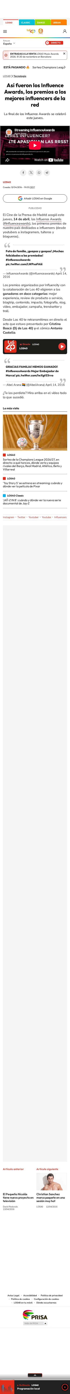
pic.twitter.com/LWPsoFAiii (24, 264)
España (7, 43)
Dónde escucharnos (46, 1302)
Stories (56, 1222)
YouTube (28, 1222)
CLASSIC (25, 22)
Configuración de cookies (46, 1299)
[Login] (65, 31)
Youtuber (34, 517)
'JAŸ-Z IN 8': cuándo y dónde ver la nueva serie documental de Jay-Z (32, 501)
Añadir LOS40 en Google (38, 198)
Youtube (46, 517)
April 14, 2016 (55, 385)
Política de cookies (20, 1299)
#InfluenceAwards (18, 260)
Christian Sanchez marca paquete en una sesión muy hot (50, 1197)
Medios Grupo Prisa (35, 1323)
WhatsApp (39, 173)
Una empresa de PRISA (35, 1315)
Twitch (49, 1222)
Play (65, 1387)
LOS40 (8, 22)
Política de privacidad (51, 1295)
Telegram (47, 173)
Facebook (23, 173)
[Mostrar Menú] (5, 31)
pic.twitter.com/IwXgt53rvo (34, 375)
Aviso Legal (13, 1295)
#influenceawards (16, 223)
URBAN (57, 22)
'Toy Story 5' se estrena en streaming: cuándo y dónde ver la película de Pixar (32, 484)
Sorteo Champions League (49, 67)
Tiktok (21, 1222)
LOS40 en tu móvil (23, 1302)
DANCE (41, 22)
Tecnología (19, 76)
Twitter (31, 173)
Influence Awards (48, 219)
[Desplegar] (35, 1375)
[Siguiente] (64, 67)
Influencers (60, 517)
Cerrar (64, 53)
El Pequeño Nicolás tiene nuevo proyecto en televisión (18, 1197)
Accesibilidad (30, 1295)
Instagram (8, 517)
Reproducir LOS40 (62, 346)
